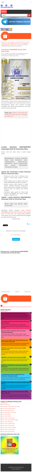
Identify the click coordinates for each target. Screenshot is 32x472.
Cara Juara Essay (6, 414)
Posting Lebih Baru (6, 291)
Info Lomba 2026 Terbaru (19, 467)
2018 (7, 53)
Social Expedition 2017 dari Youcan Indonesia (13, 313)
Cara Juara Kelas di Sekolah (9, 412)
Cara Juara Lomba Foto (8, 410)
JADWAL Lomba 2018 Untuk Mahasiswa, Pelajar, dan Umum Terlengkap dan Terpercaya (16, 114)
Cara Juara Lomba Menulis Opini (10, 419)
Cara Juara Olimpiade (7, 421)
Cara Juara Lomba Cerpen (8, 408)
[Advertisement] (16, 132)
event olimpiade (12, 53)
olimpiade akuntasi (5, 55)
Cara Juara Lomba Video (8, 425)
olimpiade (23, 54)
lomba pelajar (9, 54)
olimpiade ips (12, 55)
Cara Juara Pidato (6, 416)
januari (26, 53)
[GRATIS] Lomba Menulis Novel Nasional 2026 (13, 357)
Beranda (17, 291)
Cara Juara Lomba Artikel (8, 431)
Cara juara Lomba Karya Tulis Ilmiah (11, 406)
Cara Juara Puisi (6, 404)
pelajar (17, 55)
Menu (4, 11)
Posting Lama (27, 291)
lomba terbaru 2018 (16, 54)
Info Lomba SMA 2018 (20, 53)
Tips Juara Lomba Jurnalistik (9, 427)
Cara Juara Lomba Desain (8, 423)
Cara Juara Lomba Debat (8, 418)
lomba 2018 (3, 54)
